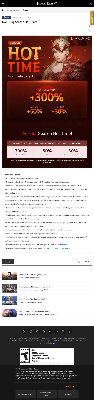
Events (25, 10)
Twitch (37, 331)
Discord (56, 331)
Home (3, 10)
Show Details (70, 386)
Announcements (13, 10)
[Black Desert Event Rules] (59, 248)
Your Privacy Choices (46, 343)
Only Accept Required (25, 394)
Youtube (50, 331)
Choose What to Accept (45, 394)
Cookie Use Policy (80, 341)
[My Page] (90, 3)
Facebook (43, 331)
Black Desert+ (63, 331)
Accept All (68, 394)
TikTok (69, 331)
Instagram (30, 331)
